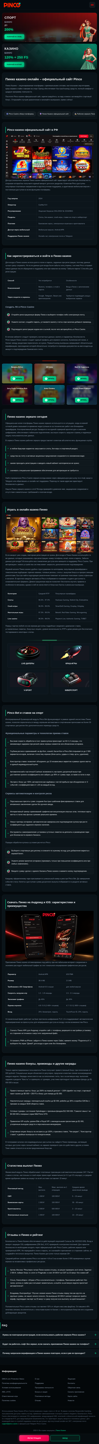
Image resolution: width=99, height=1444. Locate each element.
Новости (71, 1400)
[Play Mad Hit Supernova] (82, 373)
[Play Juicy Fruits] (17, 394)
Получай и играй (14, 64)
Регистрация (34, 1438)
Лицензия (71, 1379)
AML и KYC (6, 1392)
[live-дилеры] (27, 655)
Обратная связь (74, 1388)
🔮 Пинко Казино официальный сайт (54, 114)
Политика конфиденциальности (14, 1383)
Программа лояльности (44, 1388)
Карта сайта (72, 1396)
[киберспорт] (71, 682)
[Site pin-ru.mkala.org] (12, 4)
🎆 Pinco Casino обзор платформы (20, 114)
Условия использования (11, 1388)
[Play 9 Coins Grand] (82, 394)
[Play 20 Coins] (49, 373)
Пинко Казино (61, 1430)
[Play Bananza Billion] (17, 373)
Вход (65, 1438)
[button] (94, 1429)
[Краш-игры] (71, 655)
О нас (37, 1379)
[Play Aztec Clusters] (49, 394)
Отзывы (38, 1400)
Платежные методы (42, 1396)
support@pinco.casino (10, 1424)
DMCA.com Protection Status (13, 1379)
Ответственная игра (10, 1396)
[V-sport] (27, 682)
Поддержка (39, 1383)
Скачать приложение (76, 1392)
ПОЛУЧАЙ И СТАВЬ (14, 37)
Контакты (71, 1383)
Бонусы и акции (41, 1392)
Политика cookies (9, 1400)
